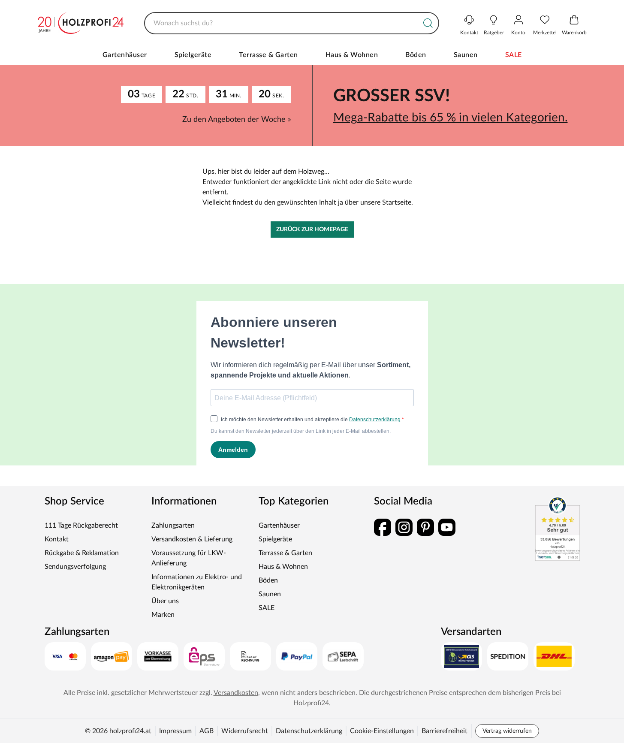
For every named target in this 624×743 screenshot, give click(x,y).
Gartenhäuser (124, 54)
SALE (513, 54)
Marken (163, 614)
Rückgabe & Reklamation (82, 553)
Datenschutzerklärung (309, 731)
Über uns (165, 601)
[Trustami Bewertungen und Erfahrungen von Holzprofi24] (557, 528)
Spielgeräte (193, 54)
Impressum (175, 731)
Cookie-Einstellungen (382, 731)
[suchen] (428, 23)
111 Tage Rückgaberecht (81, 525)
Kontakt (57, 539)
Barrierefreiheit (444, 731)
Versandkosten (236, 692)
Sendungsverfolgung (75, 566)
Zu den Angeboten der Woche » (236, 120)
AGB (206, 731)
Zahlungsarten (173, 525)
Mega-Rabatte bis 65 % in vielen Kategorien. (450, 118)
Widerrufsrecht (244, 731)
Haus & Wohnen (352, 54)
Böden (415, 54)
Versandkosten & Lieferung (191, 539)
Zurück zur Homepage (312, 230)
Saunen (466, 54)
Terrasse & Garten (268, 54)
